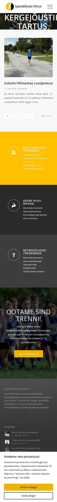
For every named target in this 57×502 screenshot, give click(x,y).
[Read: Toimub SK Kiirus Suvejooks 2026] (7, 450)
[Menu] (48, 6)
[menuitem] (48, 6)
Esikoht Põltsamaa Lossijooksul (28, 83)
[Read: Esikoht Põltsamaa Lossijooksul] (7, 434)
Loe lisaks (24, 477)
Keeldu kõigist (28, 495)
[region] (28, 477)
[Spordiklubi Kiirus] (23, 6)
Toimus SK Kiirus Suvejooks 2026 (25, 440)
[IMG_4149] (28, 57)
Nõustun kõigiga (28, 487)
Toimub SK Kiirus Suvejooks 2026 (25, 448)
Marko (24, 88)
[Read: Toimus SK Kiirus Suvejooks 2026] (7, 442)
